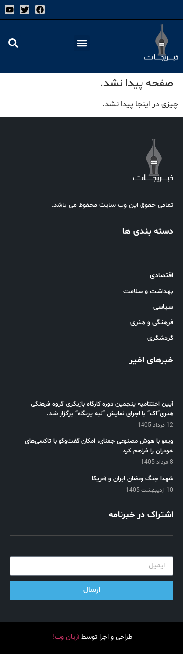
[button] (82, 43)
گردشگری (160, 338)
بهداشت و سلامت (148, 291)
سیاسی (163, 307)
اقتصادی (161, 275)
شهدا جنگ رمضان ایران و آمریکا (132, 478)
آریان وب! (66, 637)
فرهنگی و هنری (151, 322)
